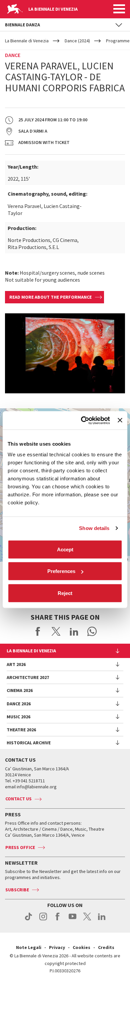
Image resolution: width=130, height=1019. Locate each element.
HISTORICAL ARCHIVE (29, 743)
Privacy (57, 947)
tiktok (28, 920)
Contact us (18, 799)
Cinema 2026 (20, 690)
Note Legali (28, 947)
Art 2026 (16, 664)
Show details (94, 528)
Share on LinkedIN (74, 631)
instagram (43, 920)
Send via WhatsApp (92, 631)
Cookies (81, 947)
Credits (106, 947)
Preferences (61, 571)
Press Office (20, 847)
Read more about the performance (50, 297)
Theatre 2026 (21, 730)
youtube (72, 920)
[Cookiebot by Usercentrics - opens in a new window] (82, 420)
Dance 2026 (19, 704)
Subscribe (17, 890)
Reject (65, 593)
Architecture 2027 (28, 677)
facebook (58, 920)
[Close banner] (120, 420)
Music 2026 (18, 717)
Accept (65, 549)
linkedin (102, 920)
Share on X (56, 631)
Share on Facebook (38, 631)
